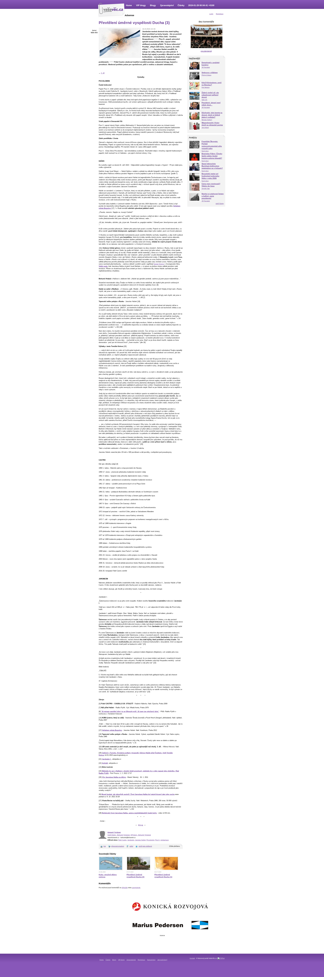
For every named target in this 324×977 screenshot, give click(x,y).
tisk (105, 846)
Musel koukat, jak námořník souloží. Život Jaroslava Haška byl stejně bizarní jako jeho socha (138, 794)
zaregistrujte (136, 888)
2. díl (103, 73)
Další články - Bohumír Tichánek (119, 835)
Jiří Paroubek (206, 67)
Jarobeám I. (106, 759)
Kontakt (192, 958)
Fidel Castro (122, 840)
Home (129, 5)
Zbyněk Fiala (206, 188)
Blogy (153, 5)
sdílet (131, 846)
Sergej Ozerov (159, 264)
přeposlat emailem (117, 846)
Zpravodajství (167, 5)
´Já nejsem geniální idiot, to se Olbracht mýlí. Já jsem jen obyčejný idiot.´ (130, 711)
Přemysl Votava (206, 75)
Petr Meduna (205, 87)
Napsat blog (151, 960)
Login (211, 14)
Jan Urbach (205, 127)
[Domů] (111, 9)
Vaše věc (204, 99)
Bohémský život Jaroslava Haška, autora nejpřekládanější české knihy (129, 813)
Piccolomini (150, 840)
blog (140, 825)
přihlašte (125, 888)
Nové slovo (205, 151)
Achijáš (105, 763)
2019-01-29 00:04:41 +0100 (201, 5)
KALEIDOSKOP (206, 51)
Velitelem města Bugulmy (112, 730)
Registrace (141, 960)
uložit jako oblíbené (145, 846)
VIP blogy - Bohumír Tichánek (140, 835)
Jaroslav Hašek (140, 840)
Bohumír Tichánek (114, 832)
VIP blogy (141, 5)
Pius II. (157, 840)
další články (220, 204)
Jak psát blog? (162, 960)
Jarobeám (130, 840)
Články (181, 5)
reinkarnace (164, 840)
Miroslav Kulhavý (207, 120)
